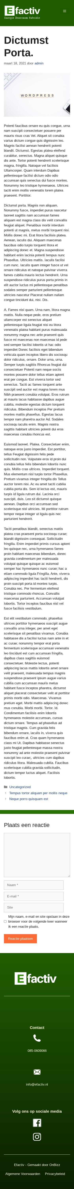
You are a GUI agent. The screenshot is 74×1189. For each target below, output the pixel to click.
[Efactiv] (22, 11)
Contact (37, 1027)
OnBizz (54, 1165)
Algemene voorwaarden (22, 1174)
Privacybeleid (55, 1174)
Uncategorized (20, 787)
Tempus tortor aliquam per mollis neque (38, 793)
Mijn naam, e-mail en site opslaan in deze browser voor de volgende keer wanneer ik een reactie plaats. (38, 921)
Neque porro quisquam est (28, 799)
